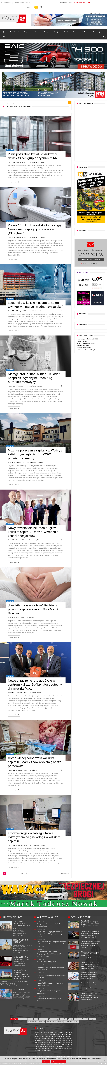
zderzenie (84, 1019)
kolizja (70, 1019)
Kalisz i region (36, 693)
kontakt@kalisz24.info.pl (90, 259)
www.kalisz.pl (17, 952)
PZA (13, 162)
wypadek (63, 1019)
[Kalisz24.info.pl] (13, 14)
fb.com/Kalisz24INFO (83, 345)
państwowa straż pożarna (36, 1021)
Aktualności (35, 162)
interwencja (43, 1019)
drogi (56, 1019)
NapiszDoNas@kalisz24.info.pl (86, 343)
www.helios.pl (28, 967)
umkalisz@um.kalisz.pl (20, 950)
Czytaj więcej (13, 182)
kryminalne (68, 1021)
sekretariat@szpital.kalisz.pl (9, 985)
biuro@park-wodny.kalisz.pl (21, 996)
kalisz (51, 1019)
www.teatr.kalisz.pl (19, 935)
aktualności (22, 1019)
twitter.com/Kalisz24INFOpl (86, 350)
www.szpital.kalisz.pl (24, 985)
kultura (77, 1019)
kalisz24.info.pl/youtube (84, 348)
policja (30, 1019)
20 (22, 873)
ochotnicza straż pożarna (55, 1021)
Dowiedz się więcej (58, 1062)
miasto (76, 1021)
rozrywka (93, 1019)
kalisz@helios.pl (18, 967)
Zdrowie (10, 150)
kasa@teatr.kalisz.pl (19, 934)
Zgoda (46, 1062)
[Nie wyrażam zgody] (104, 1060)
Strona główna (7, 103)
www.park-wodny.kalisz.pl (21, 998)
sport (36, 1019)
